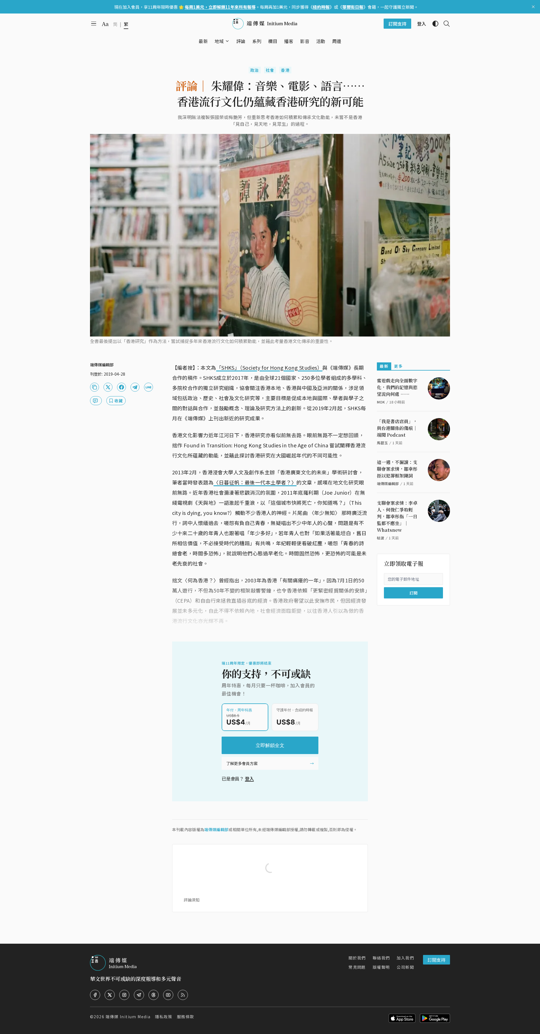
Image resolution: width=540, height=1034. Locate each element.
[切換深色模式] (433, 23)
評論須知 (191, 900)
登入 (249, 778)
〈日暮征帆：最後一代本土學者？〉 (254, 482)
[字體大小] (105, 24)
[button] (219, 41)
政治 (254, 70)
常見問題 (357, 967)
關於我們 (357, 958)
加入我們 (405, 958)
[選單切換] (227, 41)
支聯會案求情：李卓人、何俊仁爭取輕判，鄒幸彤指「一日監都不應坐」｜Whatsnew (397, 516)
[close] (533, 6)
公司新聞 (405, 967)
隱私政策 (163, 1016)
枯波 (380, 537)
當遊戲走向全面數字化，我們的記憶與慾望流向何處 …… (397, 387)
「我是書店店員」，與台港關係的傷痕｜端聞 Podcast (397, 428)
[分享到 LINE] (148, 387)
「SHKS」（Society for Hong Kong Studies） (269, 367)
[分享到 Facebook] (121, 387)
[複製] (94, 387)
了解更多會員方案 (242, 763)
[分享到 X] (108, 387)
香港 (285, 70)
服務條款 (185, 1016)
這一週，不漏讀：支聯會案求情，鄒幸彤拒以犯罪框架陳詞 (397, 469)
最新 (384, 366)
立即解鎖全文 (270, 745)
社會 (270, 70)
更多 (398, 366)
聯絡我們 (381, 958)
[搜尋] (444, 23)
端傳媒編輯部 (216, 829)
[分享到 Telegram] (135, 387)
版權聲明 (381, 967)
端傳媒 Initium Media (127, 1016)
